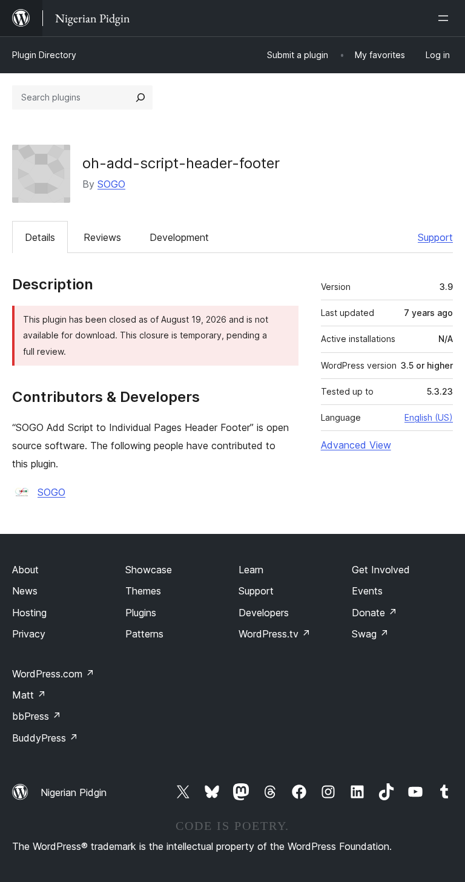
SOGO (111, 184)
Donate (374, 613)
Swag (370, 634)
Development (179, 237)
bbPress (36, 716)
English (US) (428, 417)
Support (435, 237)
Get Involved (381, 570)
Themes (143, 591)
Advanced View (356, 445)
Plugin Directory (44, 55)
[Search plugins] (140, 97)
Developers (264, 613)
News (25, 591)
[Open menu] (445, 18)
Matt (29, 695)
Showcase (148, 570)
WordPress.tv (275, 634)
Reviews (102, 237)
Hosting (29, 613)
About (25, 570)
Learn (251, 570)
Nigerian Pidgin (74, 792)
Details (40, 237)
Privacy (28, 634)
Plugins (140, 613)
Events (367, 591)
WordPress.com (53, 674)
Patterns (144, 634)
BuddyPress (45, 738)
